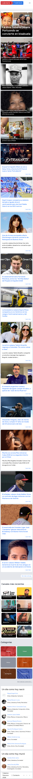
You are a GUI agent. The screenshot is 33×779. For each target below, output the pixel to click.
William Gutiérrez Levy (13, 737)
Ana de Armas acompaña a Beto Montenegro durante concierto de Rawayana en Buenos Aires (15, 237)
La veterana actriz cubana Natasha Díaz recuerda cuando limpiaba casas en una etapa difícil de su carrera (16, 112)
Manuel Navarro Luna (13, 700)
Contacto (16, 775)
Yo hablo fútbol (23, 635)
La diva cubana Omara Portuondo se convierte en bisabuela (16, 30)
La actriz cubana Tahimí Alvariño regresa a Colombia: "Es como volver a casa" (16, 347)
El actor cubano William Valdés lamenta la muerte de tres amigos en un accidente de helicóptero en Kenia (16, 565)
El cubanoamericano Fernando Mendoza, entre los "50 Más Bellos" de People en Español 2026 (15, 279)
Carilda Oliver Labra (13, 758)
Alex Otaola (22, 597)
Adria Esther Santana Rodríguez (16, 743)
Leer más (28, 174)
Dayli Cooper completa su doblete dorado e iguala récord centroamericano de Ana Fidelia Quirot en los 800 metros (15, 203)
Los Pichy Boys (22, 609)
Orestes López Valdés (13, 714)
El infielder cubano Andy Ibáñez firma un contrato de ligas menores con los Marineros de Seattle (16, 496)
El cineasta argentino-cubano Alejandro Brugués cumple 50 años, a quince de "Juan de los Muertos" (16, 388)
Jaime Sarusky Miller (13, 764)
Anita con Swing (23, 622)
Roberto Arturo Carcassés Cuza (16, 706)
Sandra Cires (7, 609)
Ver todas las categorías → (24, 681)
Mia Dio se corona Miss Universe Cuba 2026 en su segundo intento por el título (15, 455)
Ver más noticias (26, 576)
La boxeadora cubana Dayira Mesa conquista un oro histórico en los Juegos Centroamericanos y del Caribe (15, 313)
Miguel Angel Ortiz (12, 693)
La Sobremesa (7, 597)
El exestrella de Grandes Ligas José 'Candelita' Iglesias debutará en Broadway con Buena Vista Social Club (15, 530)
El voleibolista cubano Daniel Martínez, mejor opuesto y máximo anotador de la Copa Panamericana (16, 59)
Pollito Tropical (7, 635)
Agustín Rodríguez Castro (15, 729)
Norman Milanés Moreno (14, 721)
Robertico (6, 622)
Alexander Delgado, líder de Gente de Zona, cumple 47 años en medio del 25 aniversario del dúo (15, 422)
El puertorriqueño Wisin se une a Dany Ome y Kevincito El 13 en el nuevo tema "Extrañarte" (14, 169)
